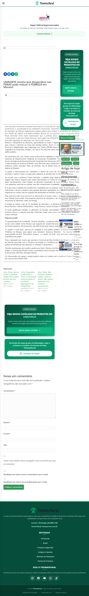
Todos (76, 163)
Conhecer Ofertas (44, 34)
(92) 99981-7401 (52, 523)
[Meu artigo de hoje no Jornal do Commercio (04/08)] (65, 252)
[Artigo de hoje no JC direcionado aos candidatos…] (71, 149)
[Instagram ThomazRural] (32, 578)
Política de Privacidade (30, 593)
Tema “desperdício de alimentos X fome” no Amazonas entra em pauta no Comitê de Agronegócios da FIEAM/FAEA (28, 279)
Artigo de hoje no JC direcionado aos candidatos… (70, 176)
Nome (6, 422)
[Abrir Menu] (3, 3)
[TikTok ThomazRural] (56, 578)
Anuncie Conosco (61, 593)
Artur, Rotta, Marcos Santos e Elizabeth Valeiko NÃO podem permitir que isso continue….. (11, 277)
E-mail (6, 433)
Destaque (75, 159)
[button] (5, 74)
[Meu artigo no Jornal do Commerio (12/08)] (66, 229)
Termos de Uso (46, 593)
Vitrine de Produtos (45, 561)
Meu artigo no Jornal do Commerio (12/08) (79, 227)
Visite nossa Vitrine (28, 330)
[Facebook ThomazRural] (38, 578)
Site (5, 445)
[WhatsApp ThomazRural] (50, 578)
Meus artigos (66, 163)
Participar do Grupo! (31, 353)
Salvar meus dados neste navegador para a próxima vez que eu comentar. (29, 462)
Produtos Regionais (45, 547)
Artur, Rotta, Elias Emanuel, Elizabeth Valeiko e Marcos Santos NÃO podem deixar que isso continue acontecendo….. (45, 279)
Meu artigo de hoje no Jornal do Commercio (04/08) (78, 249)
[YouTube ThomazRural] (44, 578)
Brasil (45, 543)
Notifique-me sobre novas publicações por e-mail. (25, 482)
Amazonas (65, 159)
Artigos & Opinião (45, 552)
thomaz (78, 190)
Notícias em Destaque (45, 556)
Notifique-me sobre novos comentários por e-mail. (25, 474)
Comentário (9, 391)
